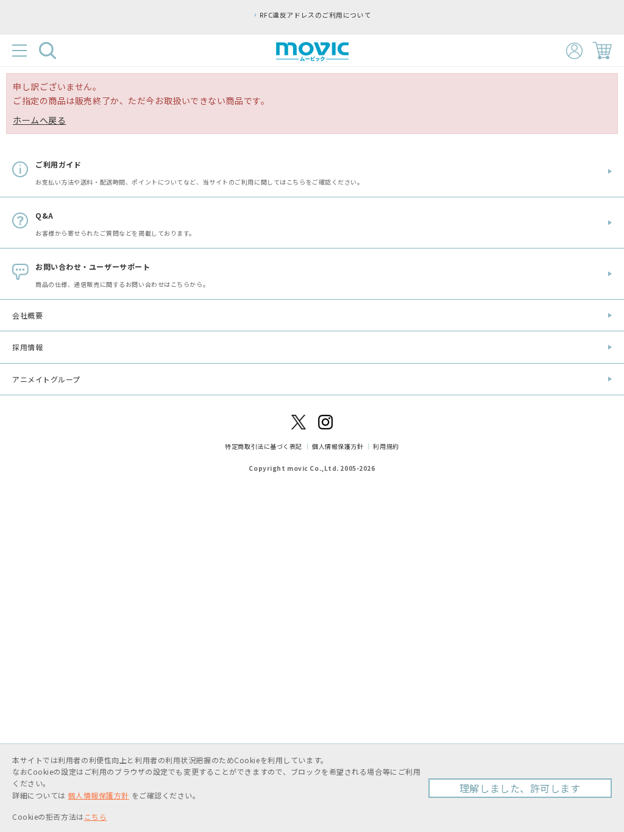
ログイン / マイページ (574, 51)
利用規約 (386, 446)
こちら (95, 816)
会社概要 (27, 315)
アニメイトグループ (46, 379)
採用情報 (27, 347)
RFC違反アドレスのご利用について (315, 14)
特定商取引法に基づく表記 (263, 446)
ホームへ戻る (39, 120)
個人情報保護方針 (337, 446)
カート (602, 50)
